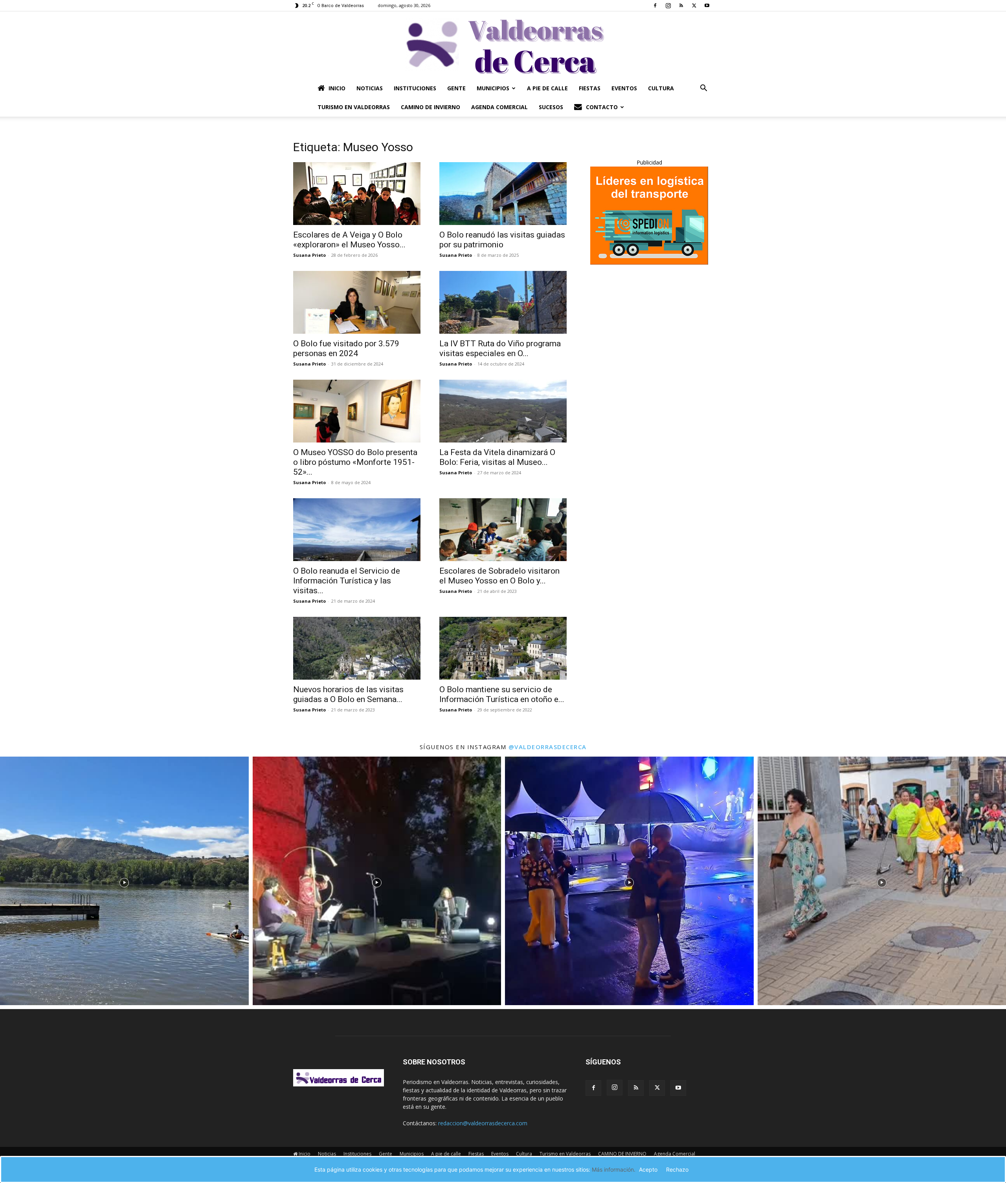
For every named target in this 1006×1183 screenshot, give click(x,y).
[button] (703, 89)
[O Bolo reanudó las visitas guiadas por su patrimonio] (503, 193)
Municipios (493, 88)
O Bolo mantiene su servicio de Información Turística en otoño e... (501, 694)
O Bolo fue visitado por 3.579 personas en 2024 (346, 348)
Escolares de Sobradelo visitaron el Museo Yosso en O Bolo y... (499, 575)
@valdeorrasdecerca (548, 747)
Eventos (624, 88)
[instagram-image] (124, 881)
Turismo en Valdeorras (354, 107)
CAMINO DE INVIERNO (430, 107)
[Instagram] (668, 5)
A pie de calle (547, 88)
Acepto (648, 1169)
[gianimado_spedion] (649, 262)
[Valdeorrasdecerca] (503, 45)
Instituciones (415, 88)
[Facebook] (655, 5)
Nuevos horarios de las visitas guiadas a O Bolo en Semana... (348, 694)
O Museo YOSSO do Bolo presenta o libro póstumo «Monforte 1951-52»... (355, 462)
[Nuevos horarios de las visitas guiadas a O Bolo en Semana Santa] (356, 648)
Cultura (661, 88)
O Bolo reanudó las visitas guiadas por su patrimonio (502, 239)
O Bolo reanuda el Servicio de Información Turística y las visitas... (346, 580)
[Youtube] (707, 5)
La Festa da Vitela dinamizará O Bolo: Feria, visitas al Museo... (497, 457)
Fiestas (589, 88)
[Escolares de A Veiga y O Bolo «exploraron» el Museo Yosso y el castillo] (356, 193)
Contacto (602, 107)
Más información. (613, 1169)
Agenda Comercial (499, 107)
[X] (694, 5)
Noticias (369, 88)
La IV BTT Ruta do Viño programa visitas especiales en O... (500, 348)
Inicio (337, 88)
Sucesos (551, 107)
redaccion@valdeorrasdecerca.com (482, 1123)
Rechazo (677, 1169)
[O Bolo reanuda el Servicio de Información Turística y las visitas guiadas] (356, 529)
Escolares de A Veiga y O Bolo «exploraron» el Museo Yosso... (349, 239)
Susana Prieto (309, 255)
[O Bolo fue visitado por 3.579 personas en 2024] (356, 302)
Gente (456, 88)
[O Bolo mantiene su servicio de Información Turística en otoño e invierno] (503, 648)
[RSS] (681, 5)
